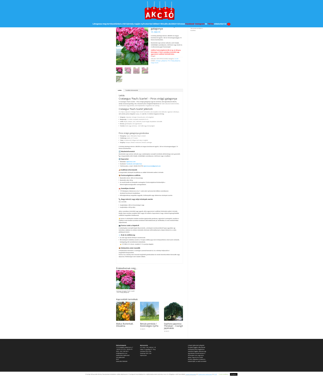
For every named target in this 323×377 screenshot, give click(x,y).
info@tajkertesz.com (121, 353)
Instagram (200, 24)
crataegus (158, 60)
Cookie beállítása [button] (223, 374)
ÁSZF (117, 359)
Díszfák (176, 58)
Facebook (189, 24)
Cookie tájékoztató (191, 374)
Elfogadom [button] (233, 374)
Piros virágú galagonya (174, 60)
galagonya (164, 60)
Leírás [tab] (120, 90)
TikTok (211, 24)
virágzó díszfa (154, 63)
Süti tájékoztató (120, 357)
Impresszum (143, 355)
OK (229, 24)
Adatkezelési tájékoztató (123, 355)
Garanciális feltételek (121, 361)
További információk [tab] (131, 90)
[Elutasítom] (321, 14)
